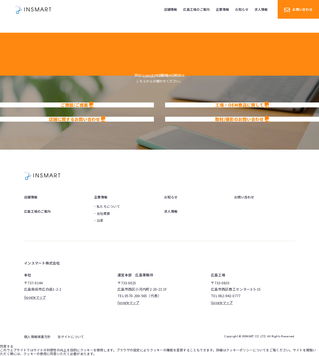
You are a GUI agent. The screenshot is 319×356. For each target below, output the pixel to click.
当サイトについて (70, 336)
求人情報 (170, 211)
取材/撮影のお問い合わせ (240, 119)
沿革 (100, 220)
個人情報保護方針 (37, 336)
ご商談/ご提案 (75, 105)
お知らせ (170, 197)
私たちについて (108, 206)
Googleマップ (35, 297)
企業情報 (100, 197)
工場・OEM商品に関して (240, 105)
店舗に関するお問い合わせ (75, 119)
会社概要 (103, 213)
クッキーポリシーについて (246, 350)
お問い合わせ (302, 9)
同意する (6, 346)
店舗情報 (30, 197)
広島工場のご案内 (37, 211)
